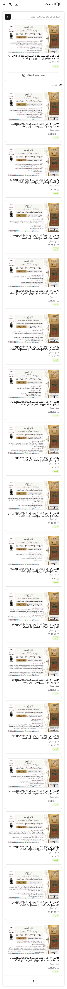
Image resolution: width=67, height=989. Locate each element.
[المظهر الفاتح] (4, 4)
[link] (41, 981)
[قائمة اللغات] (10, 4)
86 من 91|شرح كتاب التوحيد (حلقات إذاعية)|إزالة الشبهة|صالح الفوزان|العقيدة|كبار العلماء (35, 681)
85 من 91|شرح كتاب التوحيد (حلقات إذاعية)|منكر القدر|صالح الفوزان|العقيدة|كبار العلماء (35, 625)
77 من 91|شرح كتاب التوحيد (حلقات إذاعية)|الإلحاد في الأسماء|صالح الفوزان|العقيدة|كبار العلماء (34, 181)
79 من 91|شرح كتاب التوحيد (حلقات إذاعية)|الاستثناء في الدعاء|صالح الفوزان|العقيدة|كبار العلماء (34, 292)
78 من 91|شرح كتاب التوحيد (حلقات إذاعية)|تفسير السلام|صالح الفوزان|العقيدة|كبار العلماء (35, 236)
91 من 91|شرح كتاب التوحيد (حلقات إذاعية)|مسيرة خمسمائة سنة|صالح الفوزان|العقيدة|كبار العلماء (34, 959)
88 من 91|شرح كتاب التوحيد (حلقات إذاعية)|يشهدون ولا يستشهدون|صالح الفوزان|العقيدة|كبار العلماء (33, 792)
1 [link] (33, 980)
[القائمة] (63, 4)
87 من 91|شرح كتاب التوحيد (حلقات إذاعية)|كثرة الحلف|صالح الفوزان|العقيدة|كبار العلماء (35, 736)
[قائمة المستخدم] (16, 4)
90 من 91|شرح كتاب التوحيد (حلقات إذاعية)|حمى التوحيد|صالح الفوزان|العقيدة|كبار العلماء (35, 903)
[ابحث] (8, 17)
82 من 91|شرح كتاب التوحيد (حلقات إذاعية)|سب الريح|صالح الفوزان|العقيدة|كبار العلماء (35, 459)
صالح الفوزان (54, 130)
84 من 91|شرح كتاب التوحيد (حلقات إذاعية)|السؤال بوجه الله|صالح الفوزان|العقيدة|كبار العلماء (34, 570)
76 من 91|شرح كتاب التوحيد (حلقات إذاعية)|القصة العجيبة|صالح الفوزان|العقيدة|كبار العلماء (34, 125)
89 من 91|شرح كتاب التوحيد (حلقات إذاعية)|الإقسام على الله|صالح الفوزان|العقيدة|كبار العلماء (34, 848)
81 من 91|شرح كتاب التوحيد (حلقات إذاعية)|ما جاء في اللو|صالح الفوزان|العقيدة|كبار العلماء (34, 403)
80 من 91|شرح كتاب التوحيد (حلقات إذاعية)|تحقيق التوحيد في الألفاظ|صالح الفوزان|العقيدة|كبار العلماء (34, 347)
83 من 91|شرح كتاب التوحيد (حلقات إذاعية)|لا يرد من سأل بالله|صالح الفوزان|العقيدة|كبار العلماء (33, 514)
